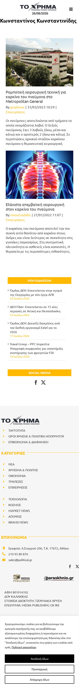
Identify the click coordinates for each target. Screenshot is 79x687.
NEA (11, 464)
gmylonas (17, 107)
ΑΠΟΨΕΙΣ (15, 516)
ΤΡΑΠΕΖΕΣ (15, 481)
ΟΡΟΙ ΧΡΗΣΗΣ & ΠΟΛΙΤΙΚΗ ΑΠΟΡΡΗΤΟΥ (36, 436)
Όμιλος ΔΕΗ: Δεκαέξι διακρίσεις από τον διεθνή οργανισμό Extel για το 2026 (35, 327)
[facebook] (70, 566)
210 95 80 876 (18, 554)
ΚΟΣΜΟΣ (14, 505)
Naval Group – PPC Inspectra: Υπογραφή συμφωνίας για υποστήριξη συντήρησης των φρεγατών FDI (36, 348)
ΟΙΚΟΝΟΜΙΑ (17, 476)
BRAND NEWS (18, 522)
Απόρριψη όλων (39, 679)
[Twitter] (43, 382)
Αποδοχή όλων (40, 658)
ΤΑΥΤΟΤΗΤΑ (16, 430)
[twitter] (77, 566)
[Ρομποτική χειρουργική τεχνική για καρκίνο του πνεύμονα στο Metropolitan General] (39, 62)
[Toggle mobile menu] (71, 9)
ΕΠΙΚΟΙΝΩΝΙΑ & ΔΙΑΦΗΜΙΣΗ (28, 442)
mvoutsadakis (20, 215)
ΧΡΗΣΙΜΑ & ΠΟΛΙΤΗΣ (23, 470)
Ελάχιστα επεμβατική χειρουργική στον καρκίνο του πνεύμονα (35, 206)
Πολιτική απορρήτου (24, 647)
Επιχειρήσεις (15, 112)
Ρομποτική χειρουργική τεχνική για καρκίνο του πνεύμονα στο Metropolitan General (36, 96)
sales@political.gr (20, 560)
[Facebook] (36, 382)
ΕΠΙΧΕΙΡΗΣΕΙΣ (17, 487)
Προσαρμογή (39, 669)
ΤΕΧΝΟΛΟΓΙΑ (17, 499)
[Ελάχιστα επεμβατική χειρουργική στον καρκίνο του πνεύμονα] (39, 175)
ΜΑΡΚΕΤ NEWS (19, 510)
